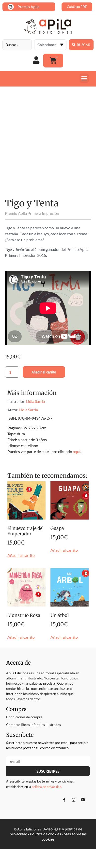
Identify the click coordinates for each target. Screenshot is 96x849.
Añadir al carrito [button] (21, 555)
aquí (76, 451)
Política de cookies (45, 833)
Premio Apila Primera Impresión (32, 213)
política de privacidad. (47, 787)
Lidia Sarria (35, 401)
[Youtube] (83, 800)
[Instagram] (74, 800)
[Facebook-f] (64, 800)
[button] (84, 78)
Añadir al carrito (44, 372)
